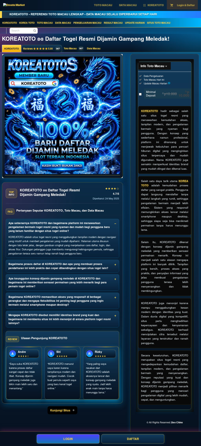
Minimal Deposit (167, 93)
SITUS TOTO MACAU (158, 22)
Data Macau (93, 48)
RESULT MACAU (113, 22)
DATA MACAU (63, 22)
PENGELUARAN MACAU (87, 22)
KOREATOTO (9, 22)
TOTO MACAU (45, 22)
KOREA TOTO (27, 22)
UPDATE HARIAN (135, 22)
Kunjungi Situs (60, 410)
